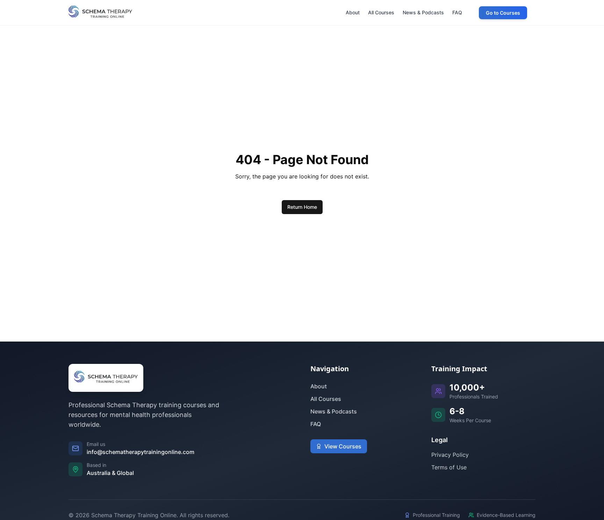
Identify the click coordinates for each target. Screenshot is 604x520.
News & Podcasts (333, 411)
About (318, 386)
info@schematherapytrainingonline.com (140, 451)
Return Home (302, 207)
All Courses (325, 398)
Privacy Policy (450, 454)
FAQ (315, 423)
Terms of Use (449, 467)
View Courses (342, 446)
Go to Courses (503, 13)
